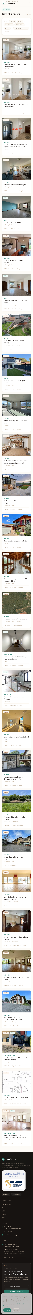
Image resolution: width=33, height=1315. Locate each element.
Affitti (3, 1211)
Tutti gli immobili (6, 1204)
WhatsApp (6, 1194)
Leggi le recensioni (15, 1286)
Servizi (4, 1214)
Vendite (4, 1208)
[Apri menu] (29, 2)
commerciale (19, 24)
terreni (7, 28)
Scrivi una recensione (15, 1291)
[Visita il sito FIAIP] (13, 1184)
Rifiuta (16, 1310)
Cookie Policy (21, 1304)
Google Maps (16, 1194)
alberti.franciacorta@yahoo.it (12, 1235)
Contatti (4, 1217)
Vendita (12, 21)
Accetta (7, 1310)
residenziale (8, 24)
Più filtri (7, 31)
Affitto (20, 21)
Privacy (5, 1306)
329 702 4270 (8, 1232)
